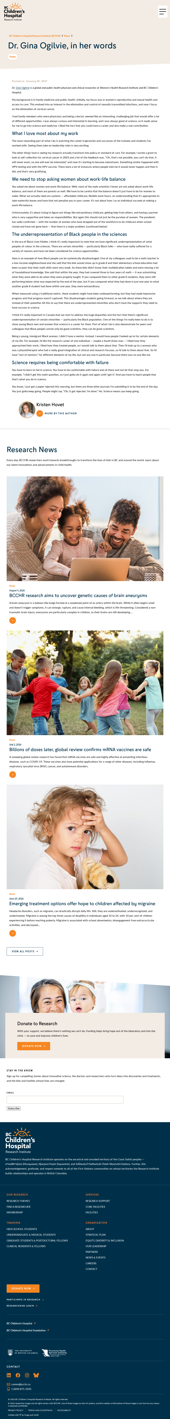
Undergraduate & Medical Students (31, 1234)
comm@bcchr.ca (20, 1384)
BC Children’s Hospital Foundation (26, 1330)
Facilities (92, 1212)
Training (13, 1222)
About (90, 1229)
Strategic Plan (96, 1234)
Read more (26, 620)
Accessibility (64, 1410)
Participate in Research (23, 1299)
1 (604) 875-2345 (21, 1389)
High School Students (22, 1229)
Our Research (17, 1194)
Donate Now (21, 1288)
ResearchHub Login (20, 1306)
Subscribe (13, 1108)
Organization (96, 1222)
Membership (15, 1212)
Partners (92, 1251)
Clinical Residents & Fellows (26, 1246)
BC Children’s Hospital (19, 1323)
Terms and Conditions (40, 1410)
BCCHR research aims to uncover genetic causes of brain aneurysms (78, 595)
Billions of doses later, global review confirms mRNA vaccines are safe (80, 749)
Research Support (98, 1201)
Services (92, 1194)
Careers (91, 1263)
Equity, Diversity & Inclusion (105, 1240)
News (13, 56)
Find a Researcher (18, 1206)
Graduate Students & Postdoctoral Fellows (37, 1240)
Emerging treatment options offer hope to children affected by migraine (82, 904)
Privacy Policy (15, 1410)
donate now (32, 1046)
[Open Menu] (162, 11)
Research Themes (18, 1201)
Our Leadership (96, 1246)
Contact (91, 1269)
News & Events (95, 1257)
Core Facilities (95, 1206)
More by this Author (61, 413)
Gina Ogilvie (23, 88)
